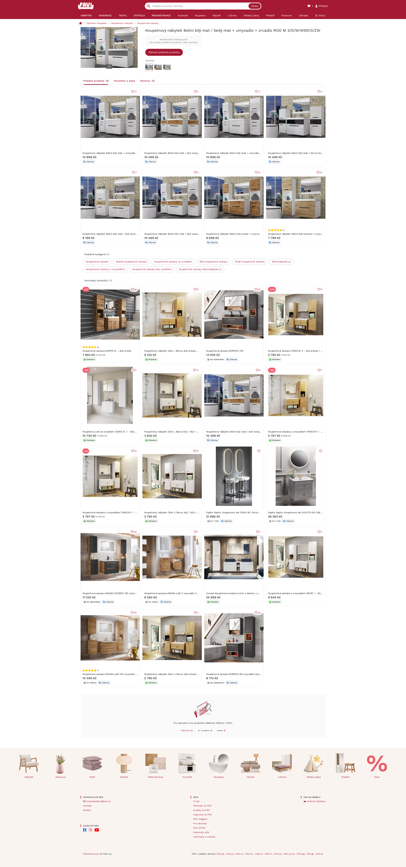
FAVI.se (278, 854)
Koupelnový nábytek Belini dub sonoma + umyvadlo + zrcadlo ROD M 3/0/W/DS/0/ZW (316, 233)
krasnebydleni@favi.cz (98, 801)
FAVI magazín (200, 819)
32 (259, 612)
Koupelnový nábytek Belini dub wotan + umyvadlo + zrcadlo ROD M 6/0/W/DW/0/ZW (253, 233)
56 (135, 532)
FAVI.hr (259, 854)
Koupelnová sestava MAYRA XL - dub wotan (106, 350)
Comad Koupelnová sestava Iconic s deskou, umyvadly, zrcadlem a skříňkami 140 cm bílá (256, 593)
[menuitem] (86, 15)
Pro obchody (200, 823)
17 (136, 91)
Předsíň (345, 777)
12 (197, 451)
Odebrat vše (187, 730)
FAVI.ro (240, 854)
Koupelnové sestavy (147, 23)
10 (259, 172)
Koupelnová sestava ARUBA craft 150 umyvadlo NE (110, 674)
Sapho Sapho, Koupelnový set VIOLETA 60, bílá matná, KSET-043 (304, 512)
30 (135, 612)
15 (197, 370)
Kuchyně (187, 777)
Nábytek (29, 777)
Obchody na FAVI (202, 805)
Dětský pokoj (314, 777)
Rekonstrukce (155, 777)
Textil (92, 777)
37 (135, 289)
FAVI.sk (221, 854)
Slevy (377, 777)
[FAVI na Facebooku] (84, 830)
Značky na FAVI (201, 810)
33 (259, 289)
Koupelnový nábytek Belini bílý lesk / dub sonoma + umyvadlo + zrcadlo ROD (125, 233)
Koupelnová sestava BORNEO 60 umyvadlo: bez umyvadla (238, 674)
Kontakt (87, 805)
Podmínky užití (201, 832)
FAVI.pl (230, 854)
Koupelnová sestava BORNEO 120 (224, 350)
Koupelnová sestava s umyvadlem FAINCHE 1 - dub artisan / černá (305, 431)
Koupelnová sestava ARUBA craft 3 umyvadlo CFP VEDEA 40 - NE (180, 593)
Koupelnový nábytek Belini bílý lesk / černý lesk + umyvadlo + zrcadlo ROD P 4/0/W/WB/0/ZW (321, 153)
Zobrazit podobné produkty (164, 52)
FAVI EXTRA (199, 828)
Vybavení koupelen (96, 23)
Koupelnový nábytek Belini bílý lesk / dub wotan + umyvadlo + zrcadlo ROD (186, 153)
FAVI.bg (301, 854)
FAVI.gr (311, 854)
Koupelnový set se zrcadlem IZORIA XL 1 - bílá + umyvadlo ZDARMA (120, 431)
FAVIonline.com (91, 854)
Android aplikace (316, 801)
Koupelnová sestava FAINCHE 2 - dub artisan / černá (297, 350)
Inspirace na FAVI (202, 814)
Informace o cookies (204, 836)
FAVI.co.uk (289, 854)
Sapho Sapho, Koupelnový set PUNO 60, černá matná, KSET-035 (242, 512)
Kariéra (87, 810)
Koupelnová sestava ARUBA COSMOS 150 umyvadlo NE (113, 593)
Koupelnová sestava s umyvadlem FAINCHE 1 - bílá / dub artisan (118, 512)
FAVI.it (269, 854)
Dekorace (61, 777)
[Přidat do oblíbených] (259, 451)
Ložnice (282, 777)
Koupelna (219, 777)
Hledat (254, 6)
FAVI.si (319, 854)
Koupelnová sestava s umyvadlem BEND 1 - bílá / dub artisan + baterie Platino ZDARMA (317, 593)
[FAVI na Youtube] (97, 830)
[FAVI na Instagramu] (90, 830)
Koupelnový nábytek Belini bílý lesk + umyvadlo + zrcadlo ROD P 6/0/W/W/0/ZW (127, 153)
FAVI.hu (249, 854)
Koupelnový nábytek (122, 23)
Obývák (250, 777)
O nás (196, 801)
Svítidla (124, 777)
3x (98, 347)
